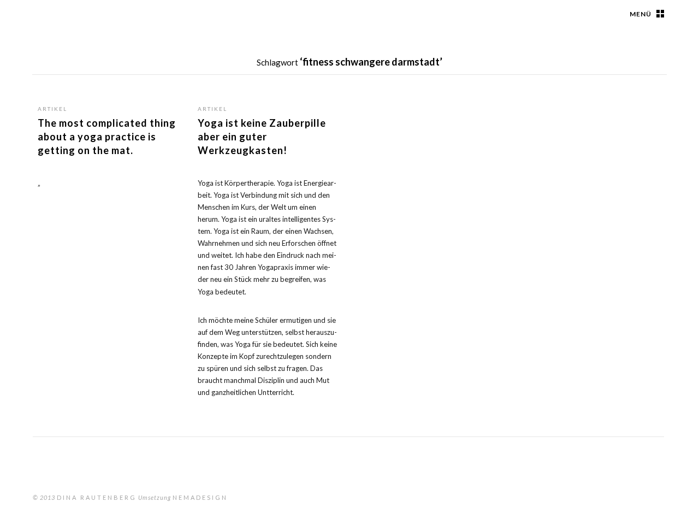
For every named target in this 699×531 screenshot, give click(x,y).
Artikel (52, 108)
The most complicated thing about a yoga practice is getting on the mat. (107, 136)
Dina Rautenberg (97, 497)
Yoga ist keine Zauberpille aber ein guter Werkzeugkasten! (262, 136)
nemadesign (200, 497)
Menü (640, 14)
